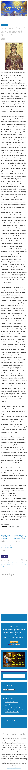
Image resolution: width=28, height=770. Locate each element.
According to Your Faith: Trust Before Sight (14, 704)
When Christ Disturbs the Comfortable (14, 710)
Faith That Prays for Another (12, 712)
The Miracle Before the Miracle (12, 708)
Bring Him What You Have (11, 702)
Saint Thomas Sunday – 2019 (21, 562)
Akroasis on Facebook (9, 720)
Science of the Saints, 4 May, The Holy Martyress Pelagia (7, 563)
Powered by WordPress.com (14, 768)
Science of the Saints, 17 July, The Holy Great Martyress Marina (6, 537)
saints (5, 556)
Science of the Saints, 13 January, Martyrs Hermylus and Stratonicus (6, 547)
